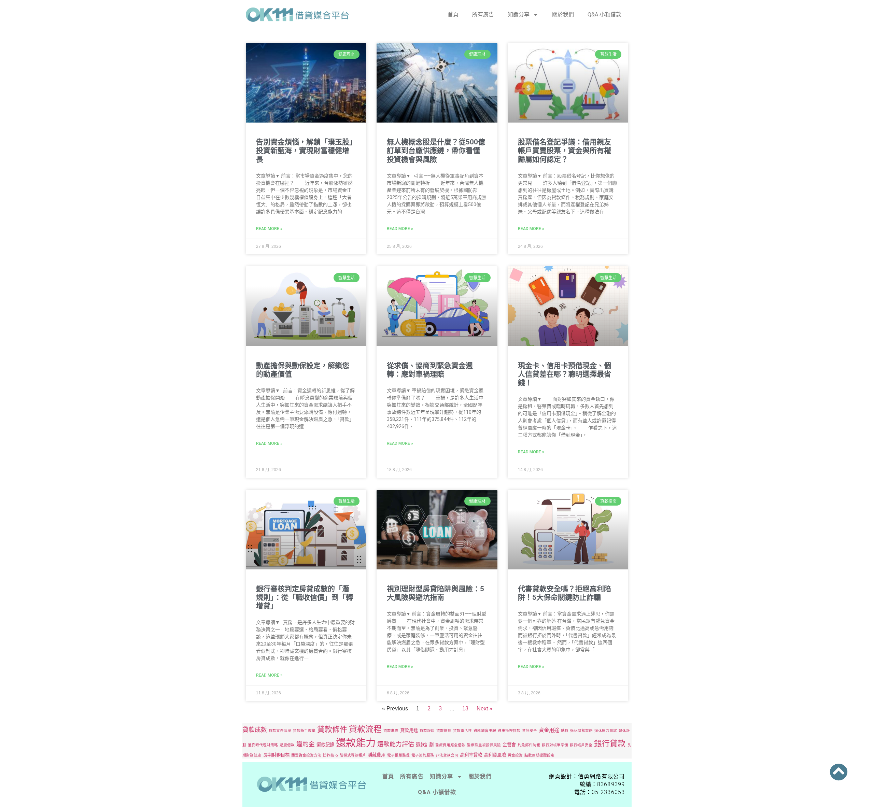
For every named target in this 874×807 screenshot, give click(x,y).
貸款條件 (332, 729)
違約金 (305, 744)
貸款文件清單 (280, 730)
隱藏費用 (376, 755)
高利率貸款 (471, 755)
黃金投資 (515, 755)
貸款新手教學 (304, 730)
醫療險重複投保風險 (484, 745)
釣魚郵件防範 (529, 745)
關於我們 (563, 14)
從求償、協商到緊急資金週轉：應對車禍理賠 (430, 370)
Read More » (269, 228)
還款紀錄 (325, 744)
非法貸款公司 (447, 755)
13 (465, 708)
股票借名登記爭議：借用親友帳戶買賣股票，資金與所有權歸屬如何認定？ (564, 150)
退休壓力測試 (605, 730)
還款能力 (356, 743)
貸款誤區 (427, 730)
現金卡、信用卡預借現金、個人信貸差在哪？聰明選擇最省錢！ (564, 374)
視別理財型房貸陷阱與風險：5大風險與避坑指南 (435, 593)
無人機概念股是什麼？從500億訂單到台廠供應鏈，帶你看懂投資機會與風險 (436, 150)
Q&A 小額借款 (604, 14)
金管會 (509, 744)
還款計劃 (425, 744)
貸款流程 (365, 729)
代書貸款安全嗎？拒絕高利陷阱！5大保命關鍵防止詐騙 (564, 593)
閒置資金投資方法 (306, 755)
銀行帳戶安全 (581, 745)
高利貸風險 (495, 755)
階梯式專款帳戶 (353, 755)
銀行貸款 (609, 743)
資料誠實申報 (485, 730)
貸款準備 (390, 730)
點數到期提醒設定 (539, 755)
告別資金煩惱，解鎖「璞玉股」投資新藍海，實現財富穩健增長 (304, 150)
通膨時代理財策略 (263, 745)
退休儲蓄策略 (581, 730)
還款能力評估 (395, 744)
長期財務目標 (276, 755)
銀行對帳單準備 (555, 745)
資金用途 (549, 730)
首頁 (453, 14)
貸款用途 (409, 730)
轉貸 (564, 730)
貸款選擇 (443, 730)
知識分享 (519, 14)
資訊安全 (529, 730)
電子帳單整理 (398, 755)
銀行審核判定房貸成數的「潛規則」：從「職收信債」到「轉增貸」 (304, 597)
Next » (484, 708)
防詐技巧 (330, 755)
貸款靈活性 (462, 730)
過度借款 (287, 745)
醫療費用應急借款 (450, 745)
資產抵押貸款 (509, 730)
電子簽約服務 (422, 755)
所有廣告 (483, 14)
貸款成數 (254, 729)
